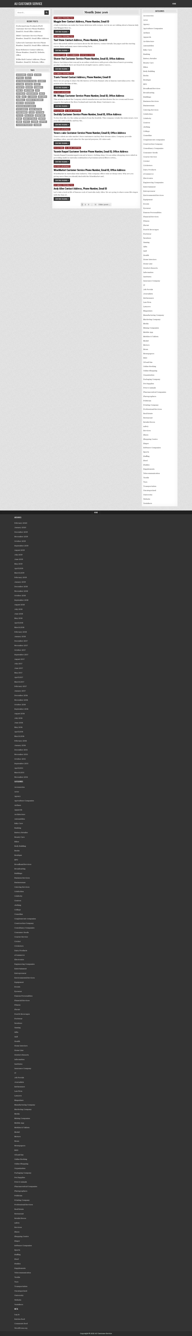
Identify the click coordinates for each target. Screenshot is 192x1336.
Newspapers (29, 103)
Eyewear (147, 208)
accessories (21, 75)
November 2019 (21, 537)
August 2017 (19, 659)
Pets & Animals (149, 388)
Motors (146, 345)
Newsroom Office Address (26, 106)
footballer (21, 93)
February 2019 (20, 577)
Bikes (145, 67)
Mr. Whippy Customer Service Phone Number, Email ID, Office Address (89, 95)
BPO (145, 84)
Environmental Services (153, 195)
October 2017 (20, 650)
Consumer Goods (150, 153)
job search (42, 96)
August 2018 (19, 605)
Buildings (147, 97)
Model (146, 341)
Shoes (145, 435)
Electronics (148, 178)
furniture (147, 238)
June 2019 (18, 559)
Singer (146, 443)
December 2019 (21, 532)
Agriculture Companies (153, 28)
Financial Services (151, 217)
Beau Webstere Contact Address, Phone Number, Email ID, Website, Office (30, 52)
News (145, 349)
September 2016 (21, 709)
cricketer (20, 87)
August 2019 (19, 550)
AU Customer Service (28, 3)
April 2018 (18, 623)
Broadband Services (151, 88)
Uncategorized (149, 490)
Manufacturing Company (153, 315)
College (146, 131)
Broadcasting (148, 93)
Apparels (147, 37)
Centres (146, 123)
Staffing (35, 122)
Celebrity (147, 118)
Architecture (148, 41)
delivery (29, 87)
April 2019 (18, 568)
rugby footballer (30, 118)
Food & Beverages (63, 92)
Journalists (148, 294)
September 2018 (21, 600)
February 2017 (20, 686)
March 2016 (19, 736)
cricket (37, 84)
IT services (32, 96)
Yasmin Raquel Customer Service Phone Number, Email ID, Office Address (91, 151)
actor (30, 75)
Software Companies (152, 448)
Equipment (148, 200)
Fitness (146, 221)
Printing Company (151, 405)
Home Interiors (149, 259)
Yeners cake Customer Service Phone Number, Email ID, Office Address (90, 132)
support (43, 122)
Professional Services (152, 409)
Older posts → (104, 205)
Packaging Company (151, 379)
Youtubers (147, 503)
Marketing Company (152, 319)
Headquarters (32, 93)
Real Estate (29, 115)
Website (146, 499)
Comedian (147, 135)
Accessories (148, 16)
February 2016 (20, 741)
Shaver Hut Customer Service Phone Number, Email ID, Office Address (89, 58)
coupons (29, 84)
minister (20, 103)
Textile (146, 478)
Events (146, 204)
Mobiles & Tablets (150, 337)
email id (19, 90)
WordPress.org (20, 1328)
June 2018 (18, 614)
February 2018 (20, 632)
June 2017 (18, 668)
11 (95, 205)
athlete (28, 78)
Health (42, 93)
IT (144, 285)
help (18, 96)
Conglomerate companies (154, 140)
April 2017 (18, 677)
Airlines (146, 33)
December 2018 (21, 587)
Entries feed (19, 1319)
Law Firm (147, 302)
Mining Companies (151, 328)
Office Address (22, 109)
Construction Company (153, 144)
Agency (146, 24)
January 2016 (20, 745)
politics (20, 115)
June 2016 (18, 723)
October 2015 (20, 759)
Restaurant (148, 418)
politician (39, 112)
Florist (146, 225)
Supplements (149, 469)
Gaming (146, 242)
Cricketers (147, 165)
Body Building (149, 71)
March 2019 (19, 573)
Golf (145, 251)
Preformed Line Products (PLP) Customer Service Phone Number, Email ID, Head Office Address (30, 28)
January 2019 (20, 582)
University (147, 495)
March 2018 (19, 627)
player (31, 112)
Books (146, 76)
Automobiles (148, 46)
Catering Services (150, 110)
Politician (147, 401)
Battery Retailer (150, 58)
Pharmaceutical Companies (154, 392)
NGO (145, 358)
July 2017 (18, 664)
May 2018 (18, 618)
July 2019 (18, 555)
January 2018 (20, 636)
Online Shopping (35, 109)
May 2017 (18, 673)
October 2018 (20, 596)
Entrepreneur (149, 191)
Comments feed (21, 1324)
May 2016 (18, 727)
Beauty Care (61, 55)
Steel (145, 461)
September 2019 (21, 546)
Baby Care (147, 50)
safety (146, 426)
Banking (146, 54)
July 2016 (18, 718)
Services (147, 431)
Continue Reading (61, 31)
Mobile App (148, 332)
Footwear (147, 234)
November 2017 (21, 645)
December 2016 (21, 695)
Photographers (149, 396)
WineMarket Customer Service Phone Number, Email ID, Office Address (90, 170)
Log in (16, 1315)
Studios (146, 465)
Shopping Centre (150, 439)
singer (19, 122)
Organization (148, 375)
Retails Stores (88, 55)
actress (38, 75)
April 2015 (18, 768)
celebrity (41, 81)
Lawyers (147, 307)
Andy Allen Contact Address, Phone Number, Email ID (80, 188)
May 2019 (18, 564)
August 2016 (19, 714)
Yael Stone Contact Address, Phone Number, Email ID (80, 40)
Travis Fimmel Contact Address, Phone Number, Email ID (82, 77)
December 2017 (21, 641)
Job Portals (148, 289)
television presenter (24, 125)
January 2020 (20, 527)
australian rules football (26, 81)
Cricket (146, 161)
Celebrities (148, 114)
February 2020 (20, 523)
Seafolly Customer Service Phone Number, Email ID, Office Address (87, 114)
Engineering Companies (153, 182)
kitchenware (148, 298)
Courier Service (150, 157)
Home (174, 3)
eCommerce (38, 87)
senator (42, 118)
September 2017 (21, 655)
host (24, 96)
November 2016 (21, 700)
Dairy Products (149, 170)
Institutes (147, 277)
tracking (37, 125)
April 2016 (18, 732)
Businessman (148, 106)
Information (148, 272)
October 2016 (20, 705)
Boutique (147, 80)
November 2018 (21, 591)
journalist (21, 100)
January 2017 (20, 691)
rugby (19, 118)
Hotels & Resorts (150, 268)
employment (28, 90)
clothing (20, 84)
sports (26, 122)
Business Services (151, 101)
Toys (145, 482)
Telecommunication (151, 473)
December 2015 (21, 750)
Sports (146, 452)
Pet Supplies (148, 384)
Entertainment (149, 187)
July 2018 (18, 609)
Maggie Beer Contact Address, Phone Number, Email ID (81, 21)
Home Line (147, 264)
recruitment (40, 115)
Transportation (149, 486)
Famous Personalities (64, 18)
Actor (145, 20)
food (37, 90)
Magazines (147, 311)
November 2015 (21, 754)
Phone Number (22, 112)
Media (146, 324)
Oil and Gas (147, 362)
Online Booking (149, 366)
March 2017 (19, 682)
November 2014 (21, 777)
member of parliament (35, 100)
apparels (20, 78)
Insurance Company (151, 281)
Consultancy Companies (153, 148)
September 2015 (21, 764)
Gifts (145, 247)
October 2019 (20, 541)
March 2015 (19, 773)
